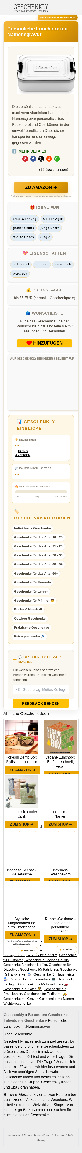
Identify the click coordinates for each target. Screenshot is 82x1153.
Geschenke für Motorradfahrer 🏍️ (43, 984)
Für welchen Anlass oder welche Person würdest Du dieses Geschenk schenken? (39, 675)
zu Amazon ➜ (41, 187)
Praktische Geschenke (31, 627)
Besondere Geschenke (48, 1015)
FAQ (70, 1135)
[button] (25, 159)
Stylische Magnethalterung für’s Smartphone (22, 923)
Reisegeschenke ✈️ (29, 636)
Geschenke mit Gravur (20, 999)
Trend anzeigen (22, 453)
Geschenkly (14, 1015)
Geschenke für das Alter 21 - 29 (38, 546)
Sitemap (41, 1140)
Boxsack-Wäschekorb (60, 872)
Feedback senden (41, 704)
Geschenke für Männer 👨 (34, 600)
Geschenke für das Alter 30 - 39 (38, 555)
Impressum (14, 1135)
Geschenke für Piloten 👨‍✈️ (22, 989)
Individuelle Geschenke (32, 528)
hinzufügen (48, 342)
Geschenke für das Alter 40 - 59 (38, 564)
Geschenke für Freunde (32, 582)
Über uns (59, 1135)
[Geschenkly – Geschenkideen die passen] (31, 7)
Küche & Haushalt (28, 609)
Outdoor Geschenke (30, 618)
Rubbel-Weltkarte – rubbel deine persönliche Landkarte (60, 925)
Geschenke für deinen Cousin (46, 960)
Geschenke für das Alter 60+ (36, 573)
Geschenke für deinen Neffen (25, 965)
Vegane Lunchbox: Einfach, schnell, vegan (60, 761)
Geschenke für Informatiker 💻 (33, 979)
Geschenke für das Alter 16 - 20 (38, 537)
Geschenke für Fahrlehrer (39, 969)
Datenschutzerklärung (37, 1135)
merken (28, 950)
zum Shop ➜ (21, 824)
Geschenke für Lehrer (31, 591)
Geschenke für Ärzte (41, 955)
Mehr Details (29, 151)
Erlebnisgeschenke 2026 (57, 17)
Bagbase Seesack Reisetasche (21, 872)
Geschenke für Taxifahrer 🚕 (45, 994)
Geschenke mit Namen (56, 999)
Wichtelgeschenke (17, 1003)
